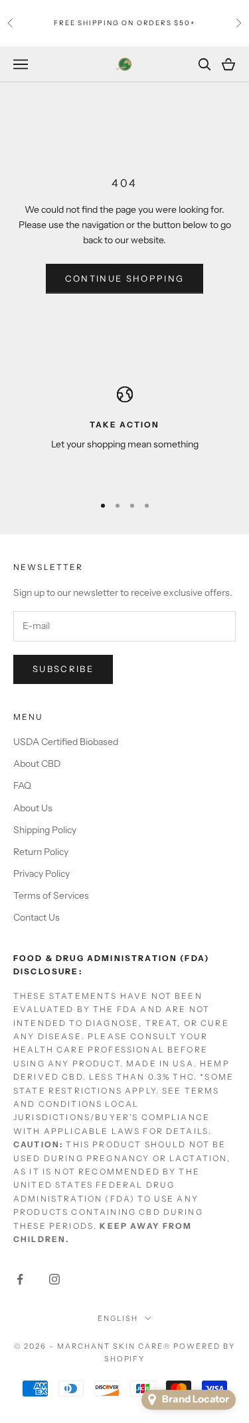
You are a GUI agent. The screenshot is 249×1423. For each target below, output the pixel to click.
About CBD (37, 763)
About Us (32, 808)
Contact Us (36, 917)
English (118, 1318)
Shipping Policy (44, 830)
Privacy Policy (41, 874)
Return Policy (40, 852)
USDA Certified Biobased (65, 742)
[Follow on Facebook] (20, 1279)
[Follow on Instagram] (54, 1279)
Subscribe (63, 668)
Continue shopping (125, 278)
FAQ (22, 785)
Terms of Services (51, 895)
